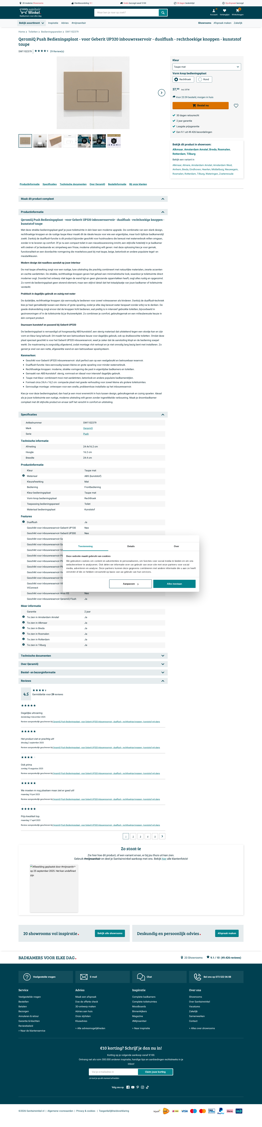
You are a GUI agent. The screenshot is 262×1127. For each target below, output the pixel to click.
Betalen (22, 1006)
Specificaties (50, 184)
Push (86, 434)
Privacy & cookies (86, 1111)
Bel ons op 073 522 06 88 (217, 977)
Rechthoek (185, 79)
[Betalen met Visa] (184, 1111)
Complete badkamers (143, 997)
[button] (236, 106)
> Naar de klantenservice (31, 1031)
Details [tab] (131, 546)
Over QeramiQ (97, 184)
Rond (206, 79)
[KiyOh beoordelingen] (157, 1111)
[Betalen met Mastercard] (202, 1111)
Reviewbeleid (25, 1026)
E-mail (93, 977)
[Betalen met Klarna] (230, 1111)
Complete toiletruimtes (144, 1002)
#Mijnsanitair (139, 1021)
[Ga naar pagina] (162, 836)
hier (164, 859)
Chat (149, 977)
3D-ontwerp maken (85, 1006)
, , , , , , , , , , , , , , (205, 169)
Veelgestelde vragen (44, 977)
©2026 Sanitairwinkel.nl (31, 1111)
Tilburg (191, 154)
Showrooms (204, 23)
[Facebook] (128, 1087)
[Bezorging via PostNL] (166, 1111)
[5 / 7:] (84, 141)
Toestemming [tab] (85, 546)
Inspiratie (53, 23)
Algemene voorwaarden (60, 1111)
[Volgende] (161, 92)
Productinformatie (30, 184)
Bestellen (23, 1002)
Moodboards (139, 1006)
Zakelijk (238, 23)
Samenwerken (197, 1016)
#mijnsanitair (79, 23)
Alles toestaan (174, 583)
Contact (193, 1021)
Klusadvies (81, 1021)
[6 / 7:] (99, 141)
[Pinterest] (137, 1087)
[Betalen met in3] (239, 1111)
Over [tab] (176, 546)
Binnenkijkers (139, 1011)
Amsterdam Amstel (196, 149)
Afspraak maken (222, 23)
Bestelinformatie (117, 184)
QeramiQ (88, 428)
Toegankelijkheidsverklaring (114, 1111)
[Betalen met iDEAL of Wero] (175, 1111)
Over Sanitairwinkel (199, 1002)
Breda (213, 149)
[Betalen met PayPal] (220, 1111)
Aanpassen (129, 583)
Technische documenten (73, 184)
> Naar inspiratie (141, 1028)
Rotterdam (179, 154)
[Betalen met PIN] (211, 1111)
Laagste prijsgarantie (187, 126)
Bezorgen (23, 1011)
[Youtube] (133, 1087)
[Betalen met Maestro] (193, 1111)
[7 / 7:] (114, 141)
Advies (65, 23)
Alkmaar (178, 149)
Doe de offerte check (86, 1002)
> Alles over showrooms (202, 1028)
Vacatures (194, 1006)
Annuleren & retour (28, 1016)
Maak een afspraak (85, 997)
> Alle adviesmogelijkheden (90, 1028)
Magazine (137, 1016)
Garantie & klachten (29, 1021)
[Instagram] (142, 1087)
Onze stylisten (83, 1016)
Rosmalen (224, 149)
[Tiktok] (147, 1087)
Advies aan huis (83, 1011)
